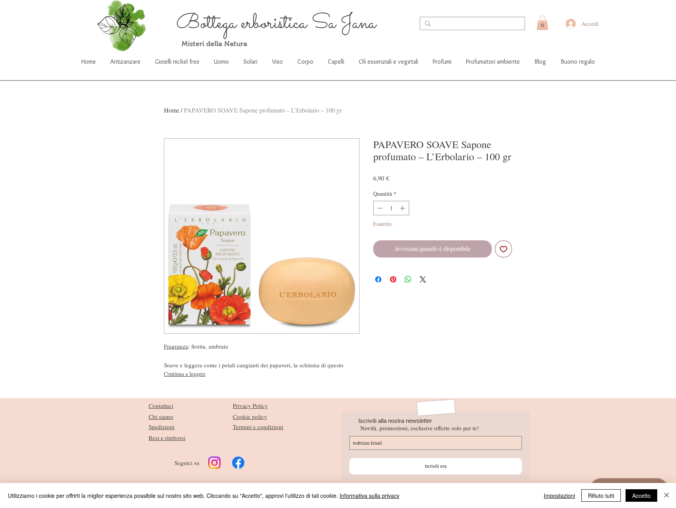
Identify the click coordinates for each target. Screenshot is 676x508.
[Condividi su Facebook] (378, 279)
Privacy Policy (250, 406)
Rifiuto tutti (601, 495)
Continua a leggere (184, 373)
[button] (542, 23)
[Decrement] (379, 208)
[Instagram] (214, 462)
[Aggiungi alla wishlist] (503, 249)
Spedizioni (161, 427)
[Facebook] (238, 462)
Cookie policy (250, 416)
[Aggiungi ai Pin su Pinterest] (393, 279)
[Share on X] (423, 279)
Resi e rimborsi (167, 438)
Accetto (641, 495)
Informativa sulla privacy (369, 495)
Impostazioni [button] (559, 495)
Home (171, 110)
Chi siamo (161, 416)
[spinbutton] (391, 208)
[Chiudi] (666, 495)
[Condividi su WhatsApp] (408, 279)
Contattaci (161, 406)
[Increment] (403, 208)
